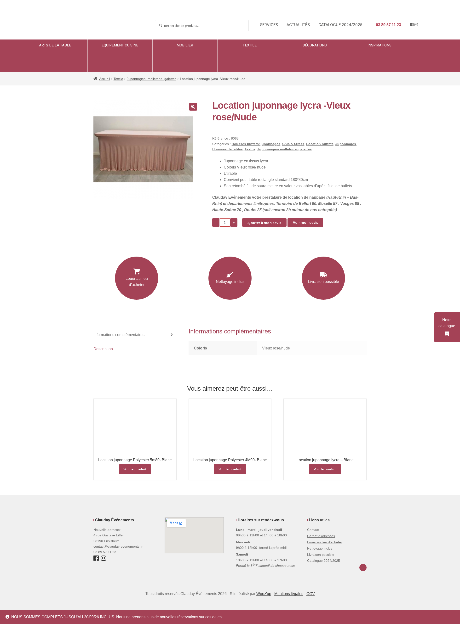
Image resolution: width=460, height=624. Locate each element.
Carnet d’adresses (321, 536)
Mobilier (185, 45)
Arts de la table (55, 45)
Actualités (298, 25)
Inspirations (379, 45)
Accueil (104, 79)
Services (269, 25)
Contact (313, 530)
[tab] (135, 335)
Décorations (315, 45)
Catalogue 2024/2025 (340, 25)
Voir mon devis (305, 222)
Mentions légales (288, 594)
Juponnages (345, 144)
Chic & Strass (293, 144)
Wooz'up (263, 594)
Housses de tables (227, 149)
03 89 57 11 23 (388, 25)
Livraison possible (323, 282)
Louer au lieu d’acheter (324, 542)
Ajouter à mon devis (264, 222)
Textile (250, 45)
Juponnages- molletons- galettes (151, 79)
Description (103, 349)
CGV (310, 594)
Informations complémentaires (118, 335)
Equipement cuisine (120, 45)
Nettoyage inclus (230, 282)
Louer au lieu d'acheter (137, 281)
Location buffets (320, 144)
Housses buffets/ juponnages (256, 144)
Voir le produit (134, 469)
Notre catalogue (446, 323)
